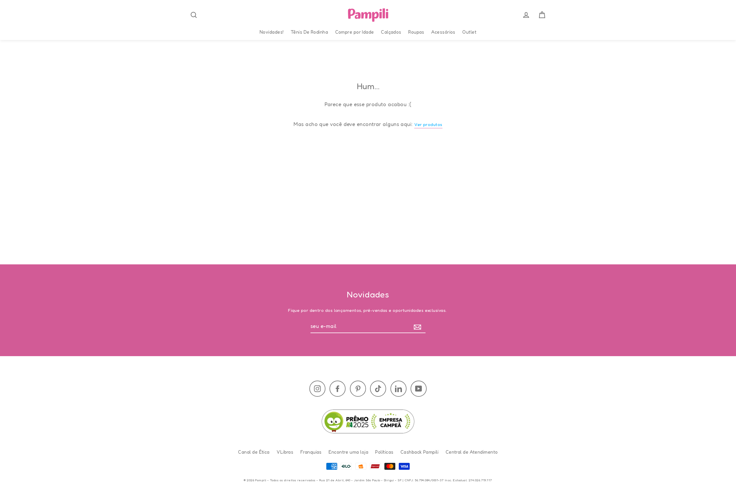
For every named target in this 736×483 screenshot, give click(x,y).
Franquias (311, 452)
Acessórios (443, 32)
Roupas (416, 32)
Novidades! (272, 32)
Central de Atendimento (472, 452)
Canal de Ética (253, 452)
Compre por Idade (354, 32)
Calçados (391, 32)
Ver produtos (428, 124)
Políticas (384, 452)
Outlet (469, 32)
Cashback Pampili (419, 452)
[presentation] (194, 15)
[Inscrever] (418, 326)
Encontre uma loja (348, 452)
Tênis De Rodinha (309, 32)
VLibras (285, 452)
